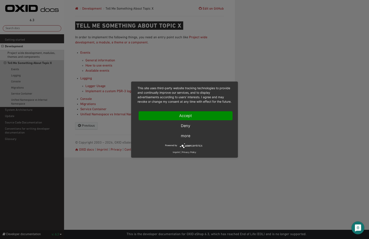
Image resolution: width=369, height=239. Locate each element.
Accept (185, 115)
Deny (185, 125)
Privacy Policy (189, 152)
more (185, 136)
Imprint (176, 152)
